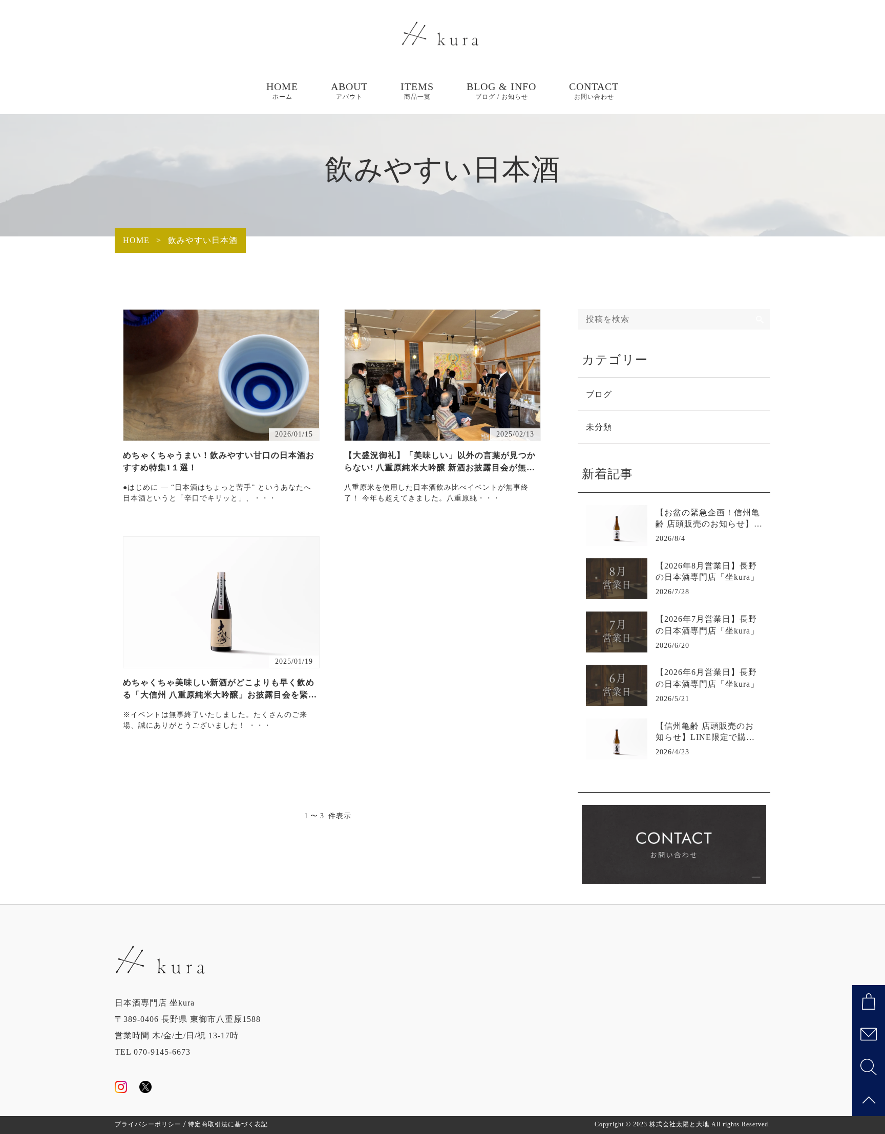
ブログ (599, 394)
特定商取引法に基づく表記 (228, 1124)
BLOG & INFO (501, 90)
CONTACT (594, 90)
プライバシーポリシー (148, 1124)
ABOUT (349, 90)
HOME (282, 90)
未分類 (599, 427)
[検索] (760, 319)
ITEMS (417, 90)
